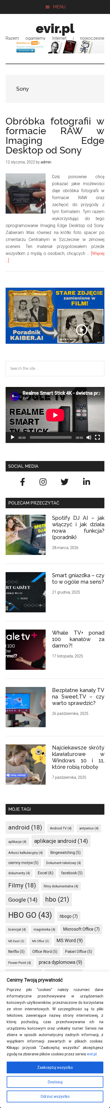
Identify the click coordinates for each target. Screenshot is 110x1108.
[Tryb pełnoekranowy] (97, 437)
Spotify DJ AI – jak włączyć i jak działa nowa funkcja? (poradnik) (78, 527)
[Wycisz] (89, 437)
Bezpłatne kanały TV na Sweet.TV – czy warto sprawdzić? (78, 696)
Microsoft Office (81, 929)
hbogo (69, 916)
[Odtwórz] (12, 437)
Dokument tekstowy (63, 863)
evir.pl (92, 1054)
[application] (55, 415)
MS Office (40, 941)
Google (22, 899)
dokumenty (19, 873)
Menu (59, 6)
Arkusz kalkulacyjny (25, 853)
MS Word (70, 940)
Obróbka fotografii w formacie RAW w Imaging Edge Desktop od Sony (55, 135)
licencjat (17, 929)
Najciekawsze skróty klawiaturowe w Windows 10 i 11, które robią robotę (78, 757)
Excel (45, 873)
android (25, 827)
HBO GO (30, 915)
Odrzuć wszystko (55, 1096)
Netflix (16, 951)
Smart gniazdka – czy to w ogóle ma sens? (78, 578)
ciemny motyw (23, 863)
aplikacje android (61, 841)
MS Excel (16, 941)
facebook (71, 873)
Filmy (22, 885)
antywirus (89, 828)
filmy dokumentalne (61, 886)
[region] (55, 1039)
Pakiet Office (78, 951)
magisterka (44, 929)
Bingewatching (65, 852)
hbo (57, 899)
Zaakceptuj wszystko (55, 1067)
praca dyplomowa (60, 962)
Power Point (19, 963)
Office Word (44, 951)
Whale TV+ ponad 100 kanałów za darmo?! (78, 639)
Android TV (61, 828)
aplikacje (17, 842)
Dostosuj (55, 1082)
